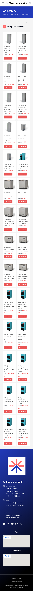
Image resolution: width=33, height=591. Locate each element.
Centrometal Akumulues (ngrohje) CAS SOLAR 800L (8, 138)
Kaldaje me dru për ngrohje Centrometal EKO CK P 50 (9, 400)
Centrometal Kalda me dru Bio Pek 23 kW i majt (23, 249)
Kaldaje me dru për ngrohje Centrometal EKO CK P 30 (23, 337)
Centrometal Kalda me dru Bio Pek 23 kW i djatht (9, 249)
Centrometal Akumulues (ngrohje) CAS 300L (22, 49)
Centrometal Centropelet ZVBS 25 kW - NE (23, 137)
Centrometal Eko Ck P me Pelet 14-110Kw (23, 166)
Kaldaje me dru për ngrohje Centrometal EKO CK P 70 (9, 432)
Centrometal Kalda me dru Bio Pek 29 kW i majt (23, 276)
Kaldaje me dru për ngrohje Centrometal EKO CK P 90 (23, 432)
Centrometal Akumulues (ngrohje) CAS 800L (22, 79)
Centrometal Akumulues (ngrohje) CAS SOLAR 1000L (8, 108)
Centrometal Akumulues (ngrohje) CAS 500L (8, 79)
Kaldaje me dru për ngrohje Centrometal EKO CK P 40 (23, 369)
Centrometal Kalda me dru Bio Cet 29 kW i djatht (9, 221)
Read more (8, 58)
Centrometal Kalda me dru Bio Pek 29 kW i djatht (9, 276)
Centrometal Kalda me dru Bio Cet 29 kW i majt (23, 221)
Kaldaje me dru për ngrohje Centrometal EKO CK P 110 (9, 305)
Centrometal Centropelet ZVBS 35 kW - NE (9, 166)
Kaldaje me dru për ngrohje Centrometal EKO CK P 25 (9, 337)
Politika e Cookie (16, 578)
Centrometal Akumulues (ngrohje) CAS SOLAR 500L (22, 108)
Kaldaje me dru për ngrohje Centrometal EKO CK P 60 (23, 400)
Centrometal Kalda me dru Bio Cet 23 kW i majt (23, 194)
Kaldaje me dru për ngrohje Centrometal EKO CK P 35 (9, 369)
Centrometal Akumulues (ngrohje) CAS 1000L (8, 49)
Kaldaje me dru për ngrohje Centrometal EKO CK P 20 (23, 305)
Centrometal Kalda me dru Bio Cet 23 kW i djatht (9, 194)
